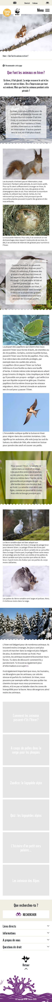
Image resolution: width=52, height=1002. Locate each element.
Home (4, 55)
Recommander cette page (14, 65)
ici (27, 665)
